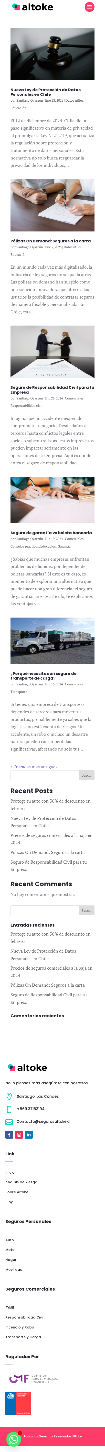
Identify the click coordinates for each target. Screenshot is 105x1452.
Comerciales (74, 398)
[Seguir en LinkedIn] (29, 1135)
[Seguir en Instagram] (19, 1135)
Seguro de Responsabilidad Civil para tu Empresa (52, 390)
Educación (18, 108)
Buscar (87, 775)
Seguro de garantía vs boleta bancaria (51, 533)
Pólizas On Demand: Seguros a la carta (50, 241)
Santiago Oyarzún (29, 100)
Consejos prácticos (24, 546)
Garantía (64, 546)
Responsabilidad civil (26, 405)
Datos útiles (74, 100)
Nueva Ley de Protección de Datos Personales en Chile (45, 92)
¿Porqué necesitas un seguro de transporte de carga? (43, 676)
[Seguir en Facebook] (9, 1135)
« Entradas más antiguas (33, 767)
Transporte (18, 691)
